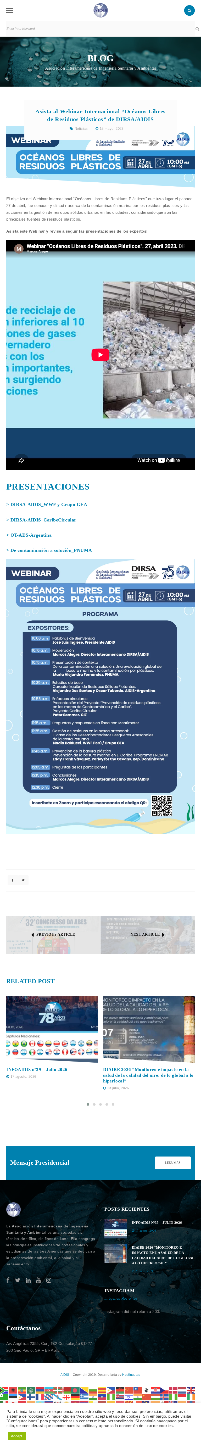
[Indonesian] (182, 1397)
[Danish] (173, 1390)
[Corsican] (146, 1390)
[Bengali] (75, 1390)
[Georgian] (66, 1397)
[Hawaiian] (120, 1397)
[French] (40, 1397)
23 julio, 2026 (118, 1088)
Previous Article (55, 934)
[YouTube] (38, 1280)
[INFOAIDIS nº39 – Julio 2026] (52, 1029)
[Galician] (57, 1397)
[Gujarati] (93, 1397)
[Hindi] (137, 1397)
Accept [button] (17, 1436)
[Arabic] (31, 1390)
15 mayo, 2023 (112, 129)
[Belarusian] (66, 1390)
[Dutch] (182, 1390)
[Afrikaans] (4, 1390)
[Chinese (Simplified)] (129, 1390)
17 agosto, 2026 (23, 1077)
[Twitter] (17, 1280)
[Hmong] (146, 1397)
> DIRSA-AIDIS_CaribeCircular (41, 520)
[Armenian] (40, 1390)
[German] (75, 1397)
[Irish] (191, 1397)
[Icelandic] (164, 1397)
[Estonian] (13, 1397)
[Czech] (164, 1390)
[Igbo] (173, 1397)
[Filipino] (22, 1397)
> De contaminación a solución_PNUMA (49, 550)
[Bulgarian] (93, 1390)
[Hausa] (111, 1397)
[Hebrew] (129, 1397)
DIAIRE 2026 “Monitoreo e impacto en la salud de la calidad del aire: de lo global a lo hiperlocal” (148, 1075)
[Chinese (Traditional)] (137, 1390)
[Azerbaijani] (48, 1390)
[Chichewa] (120, 1390)
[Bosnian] (84, 1390)
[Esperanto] (4, 1397)
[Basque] (57, 1390)
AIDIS (65, 1375)
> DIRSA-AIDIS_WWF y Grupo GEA (46, 504)
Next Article (145, 934)
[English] (191, 1390)
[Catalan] (102, 1390)
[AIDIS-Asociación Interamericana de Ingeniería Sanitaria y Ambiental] (100, 10)
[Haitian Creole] (102, 1397)
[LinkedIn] (28, 1280)
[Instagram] (48, 1280)
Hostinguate (131, 1375)
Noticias (81, 129)
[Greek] (84, 1397)
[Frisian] (48, 1397)
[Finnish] (31, 1397)
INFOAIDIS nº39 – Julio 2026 (37, 1069)
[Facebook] (8, 1280)
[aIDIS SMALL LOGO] (13, 1209)
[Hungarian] (155, 1397)
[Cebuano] (111, 1390)
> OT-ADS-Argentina (29, 535)
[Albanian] (13, 1390)
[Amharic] (22, 1390)
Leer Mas (173, 1163)
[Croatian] (155, 1390)
